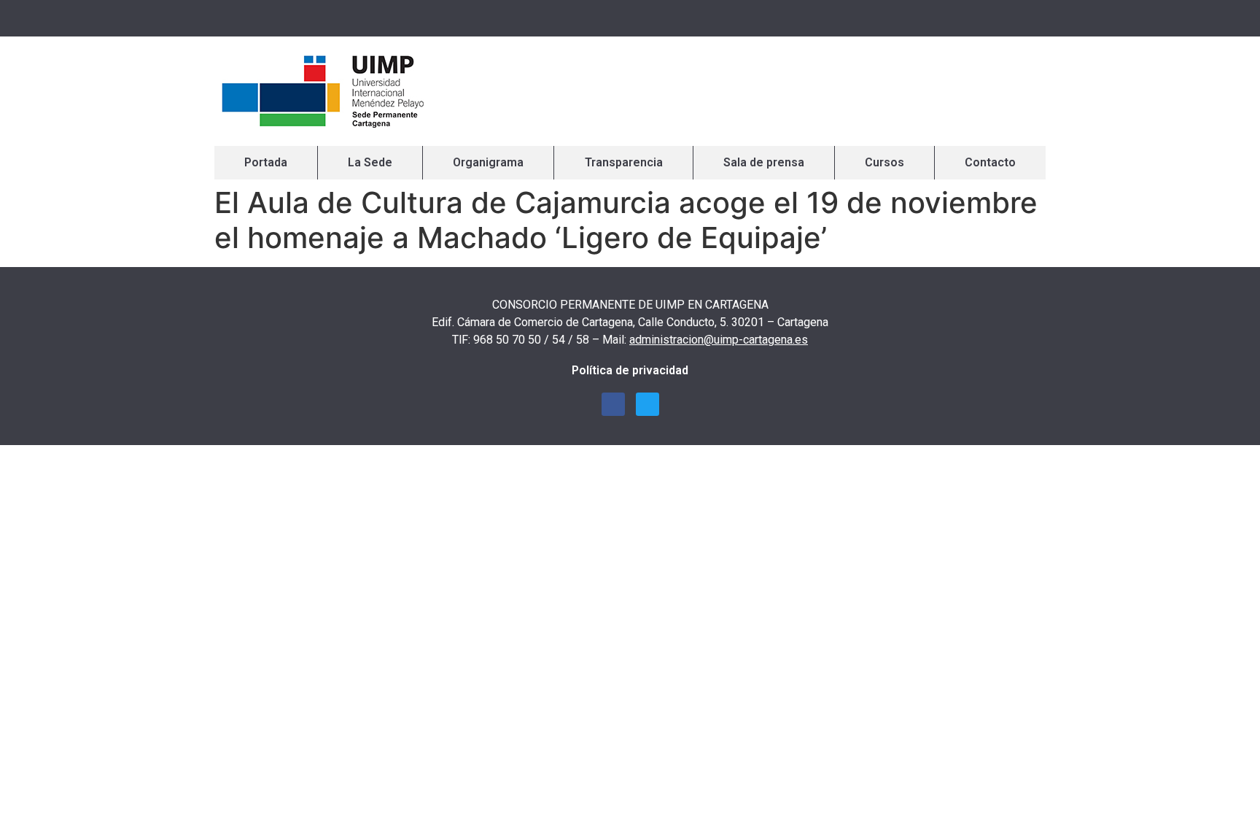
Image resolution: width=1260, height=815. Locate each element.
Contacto (990, 162)
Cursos (884, 162)
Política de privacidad (630, 370)
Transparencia (624, 162)
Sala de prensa (763, 162)
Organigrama (488, 162)
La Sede (370, 162)
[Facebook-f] (1002, 18)
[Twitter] (1027, 18)
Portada (265, 162)
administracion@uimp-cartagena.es (718, 340)
